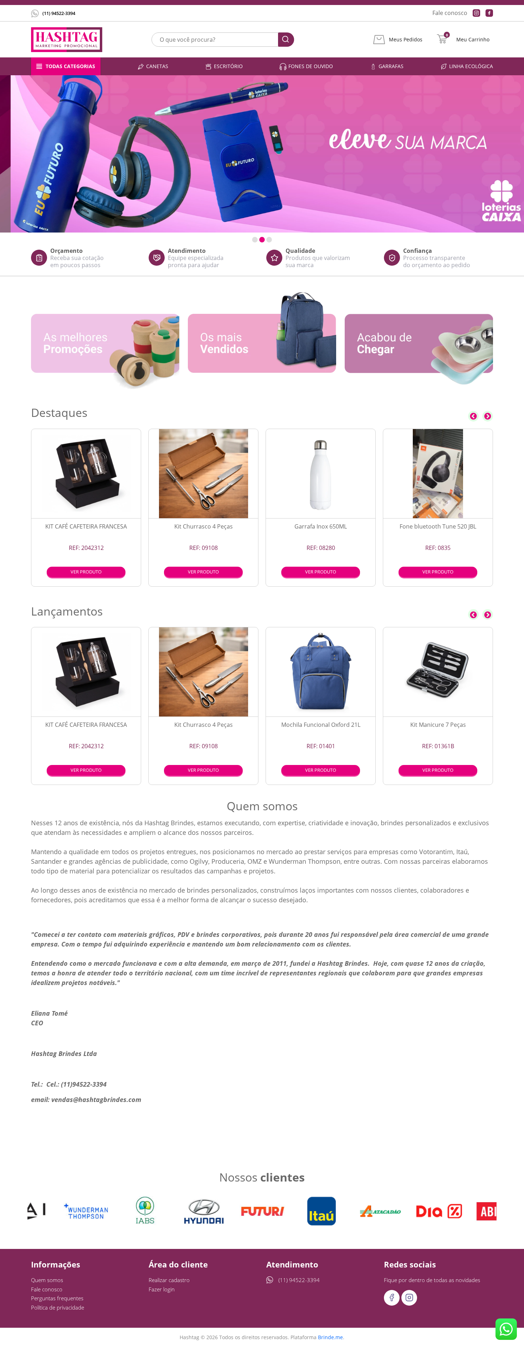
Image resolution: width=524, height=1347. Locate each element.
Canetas (157, 66)
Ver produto (86, 571)
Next (487, 416)
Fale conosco (449, 13)
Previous (473, 416)
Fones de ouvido (310, 66)
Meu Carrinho (472, 39)
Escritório (228, 66)
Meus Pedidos (405, 39)
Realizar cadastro (169, 1280)
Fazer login (162, 1289)
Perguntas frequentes (57, 1298)
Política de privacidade (57, 1307)
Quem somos (47, 1280)
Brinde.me (330, 1337)
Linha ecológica (471, 66)
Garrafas (391, 66)
